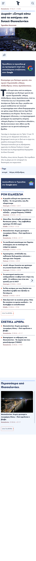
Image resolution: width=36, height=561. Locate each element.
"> (14, 68)
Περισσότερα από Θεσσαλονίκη (12, 385)
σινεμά (4, 172)
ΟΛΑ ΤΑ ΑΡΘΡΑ (7, 313)
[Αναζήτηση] (32, 3)
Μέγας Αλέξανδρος (16, 172)
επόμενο (32, 280)
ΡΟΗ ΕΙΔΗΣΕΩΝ (12, 194)
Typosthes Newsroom (8, 25)
